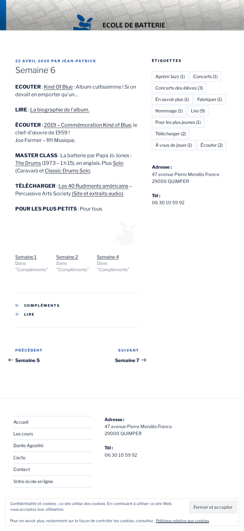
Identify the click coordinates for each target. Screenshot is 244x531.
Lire (29, 314)
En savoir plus (172, 99)
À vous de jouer (173, 145)
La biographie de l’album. (59, 110)
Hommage (169, 110)
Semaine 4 (108, 256)
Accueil (20, 422)
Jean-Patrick (79, 61)
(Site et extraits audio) (97, 194)
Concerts (205, 76)
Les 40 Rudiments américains (93, 186)
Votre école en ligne (33, 481)
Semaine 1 (26, 256)
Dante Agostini (28, 445)
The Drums (28, 163)
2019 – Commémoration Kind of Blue (87, 125)
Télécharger (170, 133)
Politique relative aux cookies (182, 520)
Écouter (211, 145)
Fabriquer (209, 99)
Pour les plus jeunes (178, 122)
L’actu (19, 457)
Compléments (42, 305)
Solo (118, 163)
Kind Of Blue (58, 87)
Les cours (23, 433)
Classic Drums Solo (67, 171)
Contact (21, 469)
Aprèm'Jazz (170, 76)
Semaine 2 (67, 256)
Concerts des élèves (179, 88)
